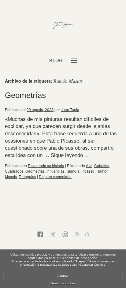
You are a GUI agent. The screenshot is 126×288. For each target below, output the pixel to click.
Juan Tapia (70, 109)
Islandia (73, 171)
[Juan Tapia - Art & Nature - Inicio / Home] (63, 26)
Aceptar (63, 275)
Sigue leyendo (70, 155)
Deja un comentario (55, 176)
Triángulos (27, 176)
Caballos (101, 165)
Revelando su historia (46, 165)
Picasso (87, 171)
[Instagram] (65, 235)
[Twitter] (52, 235)
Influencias (55, 171)
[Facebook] (40, 235)
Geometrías (25, 95)
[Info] (76, 235)
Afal (89, 165)
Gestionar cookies (63, 283)
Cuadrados (14, 171)
